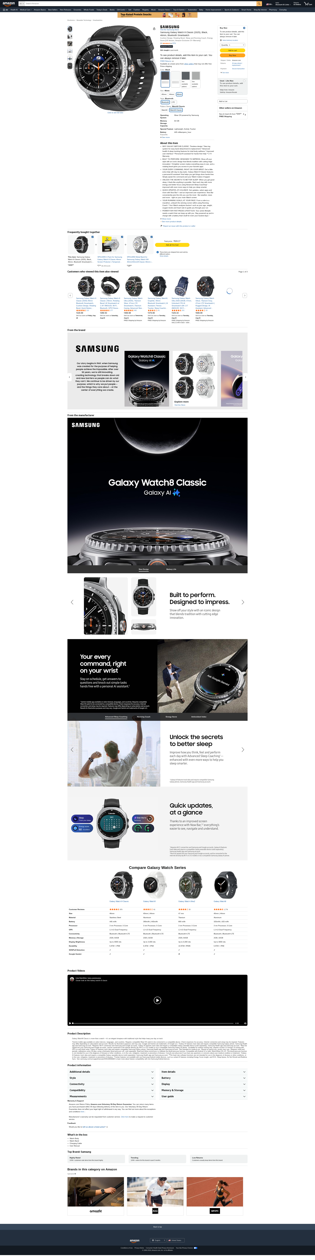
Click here (125, 1117)
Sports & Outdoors (232, 10)
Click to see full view (115, 113)
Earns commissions (94, 978)
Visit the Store (179, 405)
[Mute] (245, 1023)
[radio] (70, 29)
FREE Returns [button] (166, 61)
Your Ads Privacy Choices (184, 1248)
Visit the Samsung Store (169, 30)
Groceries (77, 10)
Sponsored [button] (70, 1174)
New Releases (65, 10)
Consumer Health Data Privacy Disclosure (160, 1248)
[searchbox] (140, 3)
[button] (5, 9)
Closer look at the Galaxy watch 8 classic (91, 980)
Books (112, 10)
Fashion (137, 10)
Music (153, 10)
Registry (145, 10)
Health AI (14, 10)
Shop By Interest (260, 10)
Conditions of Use (127, 1248)
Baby (201, 10)
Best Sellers (52, 10)
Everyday (283, 10)
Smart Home (246, 10)
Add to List (223, 101)
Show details (164, 256)
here (82, 1112)
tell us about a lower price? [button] (94, 1127)
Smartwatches (97, 20)
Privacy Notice (139, 1248)
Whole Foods (89, 10)
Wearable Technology (84, 20)
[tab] (143, 569)
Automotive (192, 10)
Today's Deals (101, 10)
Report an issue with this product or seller (179, 226)
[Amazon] (9, 4)
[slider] (153, 1023)
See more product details (171, 222)
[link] (110, 244)
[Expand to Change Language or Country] (272, 4)
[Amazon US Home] (134, 1241)
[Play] (69, 1023)
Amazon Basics (40, 10)
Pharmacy (273, 10)
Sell (129, 10)
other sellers (189, 64)
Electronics (71, 20)
